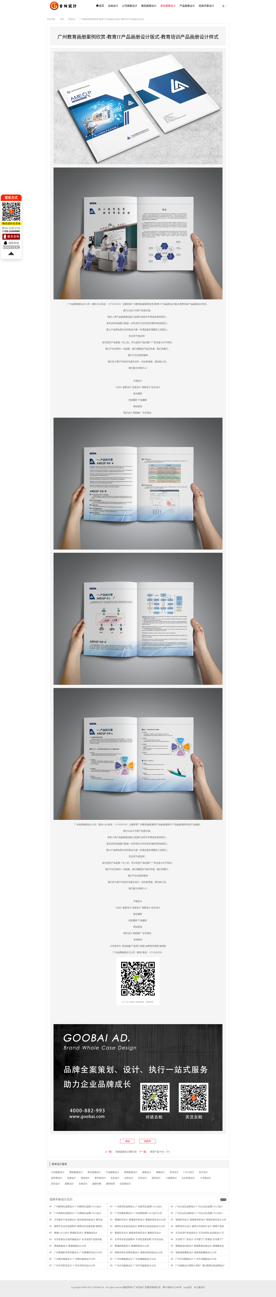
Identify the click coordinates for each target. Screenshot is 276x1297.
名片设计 (203, 1172)
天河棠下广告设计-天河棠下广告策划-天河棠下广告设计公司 (205, 1239)
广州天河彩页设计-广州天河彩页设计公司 (74, 1265)
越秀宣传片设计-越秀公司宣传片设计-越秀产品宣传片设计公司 (206, 1226)
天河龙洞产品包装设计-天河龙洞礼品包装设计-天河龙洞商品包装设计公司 (212, 1233)
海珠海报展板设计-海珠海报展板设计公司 (195, 1252)
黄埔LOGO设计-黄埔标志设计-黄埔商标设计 (76, 1233)
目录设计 (83, 1184)
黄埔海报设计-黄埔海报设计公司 (70, 1246)
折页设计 (174, 1172)
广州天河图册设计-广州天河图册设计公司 (195, 1259)
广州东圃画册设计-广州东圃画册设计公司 (135, 1259)
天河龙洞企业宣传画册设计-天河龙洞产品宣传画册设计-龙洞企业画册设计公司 (93, 1239)
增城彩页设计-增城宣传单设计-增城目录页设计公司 (200, 1220)
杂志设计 (115, 1178)
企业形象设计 (188, 1178)
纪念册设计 (125, 1184)
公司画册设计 (129, 5)
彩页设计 (55, 1184)
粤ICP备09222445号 (172, 1287)
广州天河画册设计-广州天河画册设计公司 (135, 1265)
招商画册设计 (130, 1172)
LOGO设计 (188, 1172)
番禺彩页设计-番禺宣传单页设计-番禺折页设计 (138, 1233)
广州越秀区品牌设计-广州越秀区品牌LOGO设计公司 (80, 1206)
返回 (127, 1141)
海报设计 (160, 1172)
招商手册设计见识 (61, 1199)
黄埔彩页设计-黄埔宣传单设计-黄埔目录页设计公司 (140, 1220)
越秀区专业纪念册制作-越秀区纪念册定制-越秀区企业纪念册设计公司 (88, 1226)
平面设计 (72, 19)
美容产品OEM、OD (159, 1152)
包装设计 (71, 1178)
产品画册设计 (187, 5)
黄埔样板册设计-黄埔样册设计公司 (132, 1246)
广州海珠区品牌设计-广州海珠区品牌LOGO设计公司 (80, 1213)
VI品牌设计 (171, 1178)
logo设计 (188, 1287)
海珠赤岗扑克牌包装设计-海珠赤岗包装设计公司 (138, 1252)
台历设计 (128, 1178)
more (223, 1200)
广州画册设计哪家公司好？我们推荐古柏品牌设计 (200, 1265)
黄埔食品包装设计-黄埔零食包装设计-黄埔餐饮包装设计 (203, 1246)
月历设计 (142, 1178)
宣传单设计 (100, 1178)
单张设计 (85, 1178)
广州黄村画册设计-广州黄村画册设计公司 (74, 1259)
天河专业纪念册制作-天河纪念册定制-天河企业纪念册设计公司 (146, 1239)
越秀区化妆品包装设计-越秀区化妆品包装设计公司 (140, 1226)
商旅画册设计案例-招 (126, 1152)
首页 (101, 5)
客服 (224, 6)
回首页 (147, 1141)
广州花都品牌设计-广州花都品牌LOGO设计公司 (138, 1213)
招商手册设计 (206, 5)
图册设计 (69, 1184)
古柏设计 (113, 5)
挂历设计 (156, 1178)
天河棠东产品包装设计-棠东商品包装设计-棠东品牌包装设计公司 (86, 1220)
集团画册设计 (149, 5)
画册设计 (146, 1172)
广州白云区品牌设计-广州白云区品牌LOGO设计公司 (201, 1213)
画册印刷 (96, 1184)
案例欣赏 (110, 1184)
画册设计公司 (83, 304)
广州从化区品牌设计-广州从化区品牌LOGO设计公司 (201, 1206)
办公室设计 (199, 1287)
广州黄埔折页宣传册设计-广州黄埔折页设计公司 (78, 1252)
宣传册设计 (56, 1178)
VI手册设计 (205, 1178)
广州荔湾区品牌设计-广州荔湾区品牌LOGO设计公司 (140, 1206)
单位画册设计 (168, 5)
